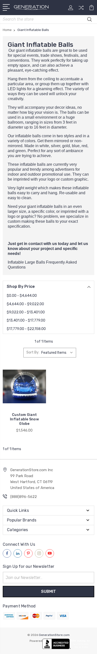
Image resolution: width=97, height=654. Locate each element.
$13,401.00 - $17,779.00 (26, 320)
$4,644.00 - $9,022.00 (25, 304)
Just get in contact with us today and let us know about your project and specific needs (48, 249)
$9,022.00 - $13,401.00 (26, 312)
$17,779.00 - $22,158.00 (26, 329)
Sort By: (32, 352)
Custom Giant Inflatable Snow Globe (24, 419)
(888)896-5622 (23, 496)
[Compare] (81, 9)
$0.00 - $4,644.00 (22, 296)
